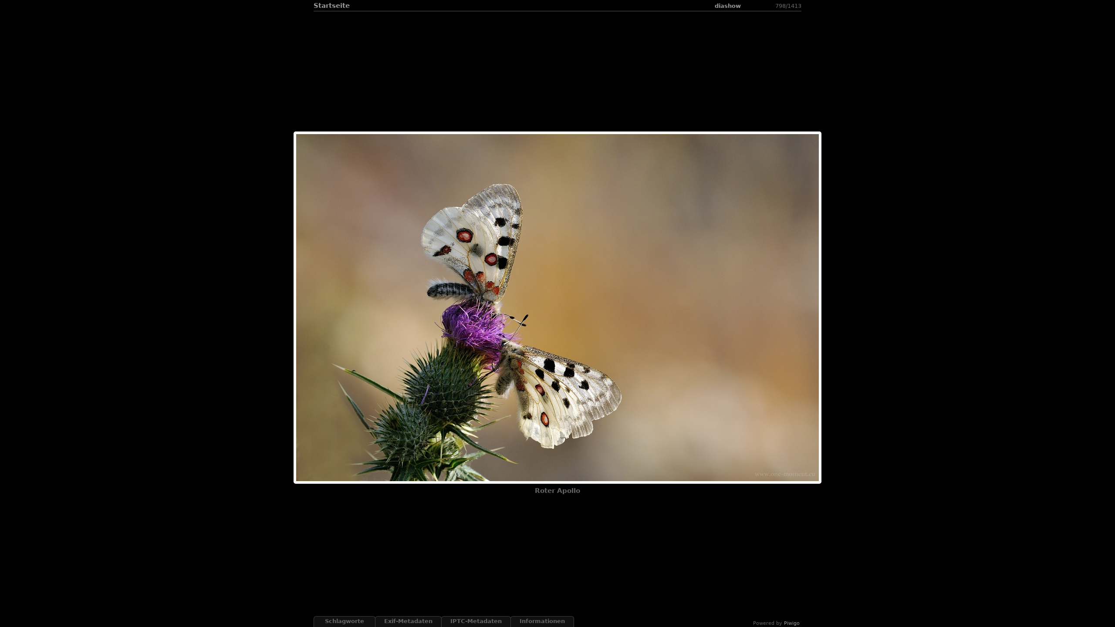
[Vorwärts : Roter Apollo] (770, 6)
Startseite (332, 6)
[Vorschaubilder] (749, 6)
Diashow (728, 6)
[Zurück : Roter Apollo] (759, 6)
